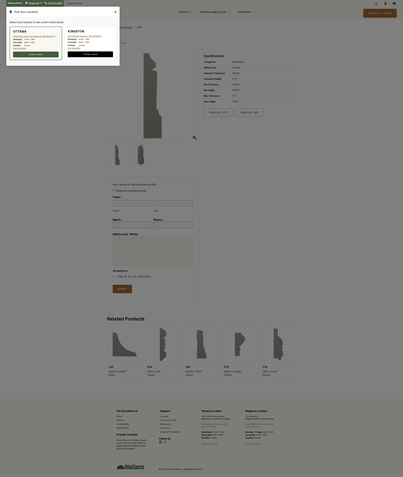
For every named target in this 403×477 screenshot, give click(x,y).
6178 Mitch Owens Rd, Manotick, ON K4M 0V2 (33, 36)
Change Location (90, 54)
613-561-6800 (74, 48)
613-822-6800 (19, 48)
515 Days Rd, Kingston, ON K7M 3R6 (84, 36)
